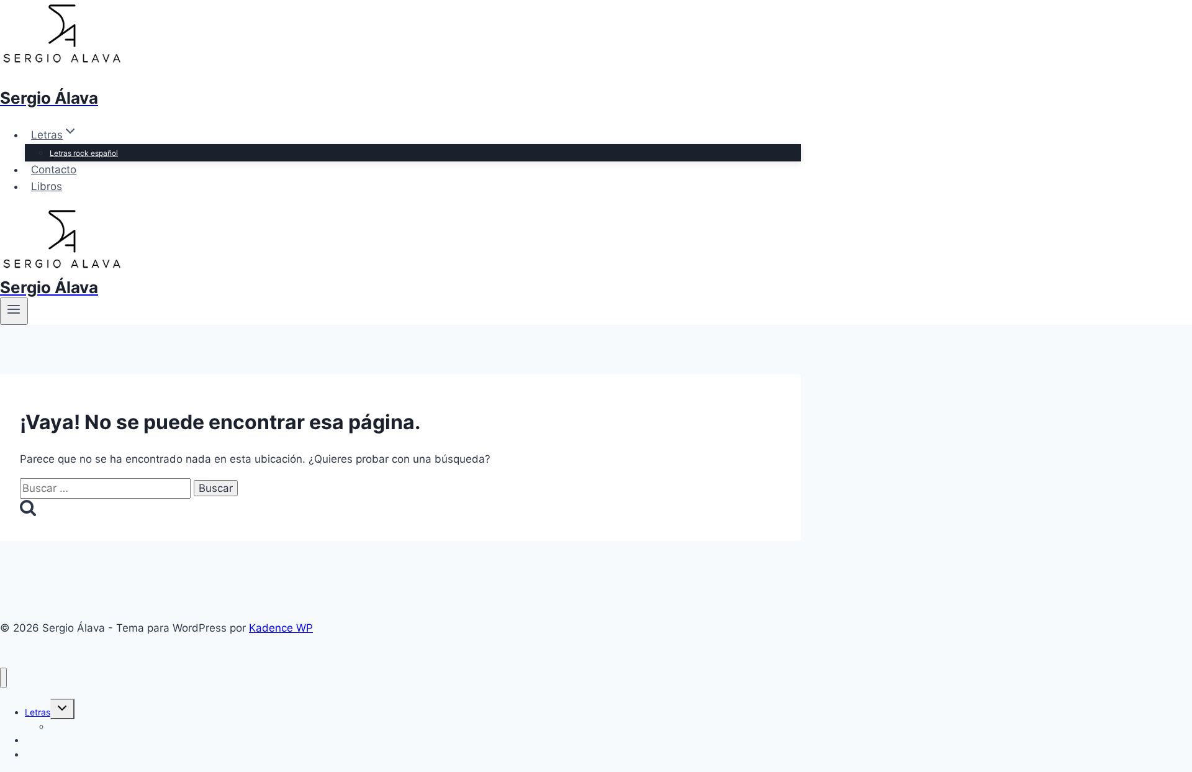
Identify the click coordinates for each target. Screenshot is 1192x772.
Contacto (53, 169)
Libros (46, 186)
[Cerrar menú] (3, 678)
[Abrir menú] (14, 311)
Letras (37, 712)
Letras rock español (84, 153)
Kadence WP (281, 628)
